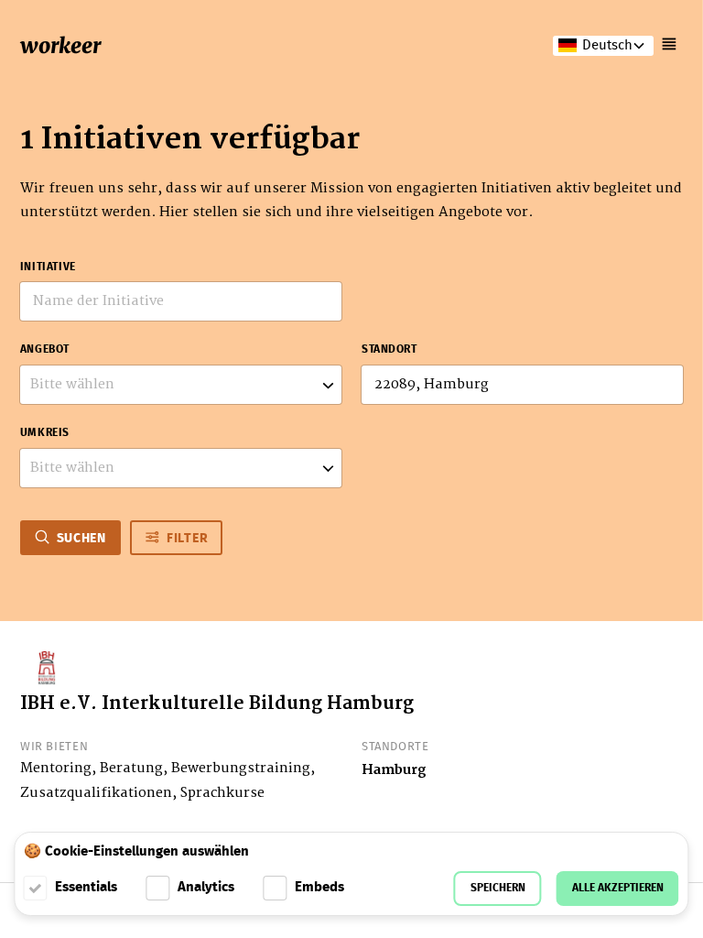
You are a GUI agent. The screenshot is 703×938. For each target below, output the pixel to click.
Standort (389, 350)
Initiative (48, 267)
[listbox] (180, 384)
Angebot (45, 350)
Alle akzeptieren (618, 888)
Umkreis (45, 433)
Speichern (497, 888)
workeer (60, 45)
